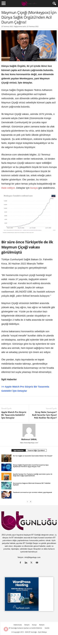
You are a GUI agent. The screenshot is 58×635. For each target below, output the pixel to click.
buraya (34, 188)
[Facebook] (16, 400)
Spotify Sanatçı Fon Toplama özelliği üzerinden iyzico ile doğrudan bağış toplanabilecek (32, 475)
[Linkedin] (4, 400)
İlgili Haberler (19, 450)
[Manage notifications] (6, 629)
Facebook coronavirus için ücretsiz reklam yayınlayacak (32, 492)
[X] (10, 400)
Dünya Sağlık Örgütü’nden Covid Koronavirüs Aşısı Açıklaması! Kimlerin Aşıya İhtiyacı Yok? (31, 465)
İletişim (26, 625)
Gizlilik (47, 628)
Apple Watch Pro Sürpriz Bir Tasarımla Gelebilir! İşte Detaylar (13, 415)
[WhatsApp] (35, 400)
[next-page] (30, 501)
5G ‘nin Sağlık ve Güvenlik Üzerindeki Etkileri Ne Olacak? (32, 456)
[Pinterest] (22, 400)
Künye (34, 625)
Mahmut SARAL (29, 439)
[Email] (53, 400)
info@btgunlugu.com (32, 557)
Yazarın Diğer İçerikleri (36, 450)
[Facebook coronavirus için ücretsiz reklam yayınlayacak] (6, 494)
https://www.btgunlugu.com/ (29, 442)
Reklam (41, 625)
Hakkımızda (18, 625)
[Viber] (47, 400)
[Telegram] (41, 400)
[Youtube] (37, 563)
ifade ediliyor (8, 188)
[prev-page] (27, 501)
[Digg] (29, 400)
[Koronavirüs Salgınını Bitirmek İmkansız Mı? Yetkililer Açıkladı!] (6, 485)
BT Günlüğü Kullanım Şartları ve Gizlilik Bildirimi (25, 628)
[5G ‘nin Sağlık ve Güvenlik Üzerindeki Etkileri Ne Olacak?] (6, 458)
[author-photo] (29, 430)
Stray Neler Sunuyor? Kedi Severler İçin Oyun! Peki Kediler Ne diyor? (44, 415)
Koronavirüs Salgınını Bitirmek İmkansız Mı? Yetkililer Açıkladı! (32, 484)
